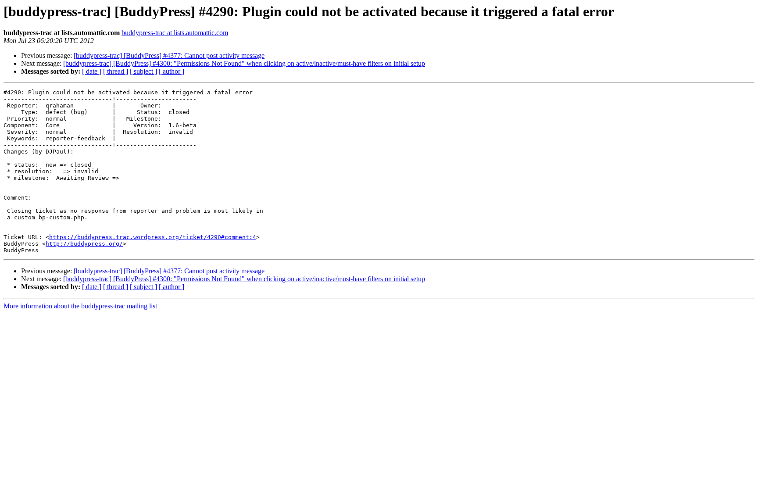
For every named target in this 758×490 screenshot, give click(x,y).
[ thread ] (115, 71)
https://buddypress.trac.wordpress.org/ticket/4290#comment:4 (152, 237)
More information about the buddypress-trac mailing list (80, 306)
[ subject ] (143, 71)
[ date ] (91, 71)
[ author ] (171, 71)
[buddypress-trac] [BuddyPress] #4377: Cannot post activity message (169, 55)
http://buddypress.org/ (84, 243)
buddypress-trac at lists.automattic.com (175, 32)
